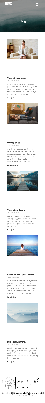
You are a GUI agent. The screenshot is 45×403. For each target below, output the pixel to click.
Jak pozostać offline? (16, 342)
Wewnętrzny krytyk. (16, 210)
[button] (37, 4)
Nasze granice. (13, 142)
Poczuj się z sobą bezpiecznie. (20, 274)
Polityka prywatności (35, 393)
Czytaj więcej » (12, 98)
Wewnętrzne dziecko (16, 78)
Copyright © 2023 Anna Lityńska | (14, 393)
